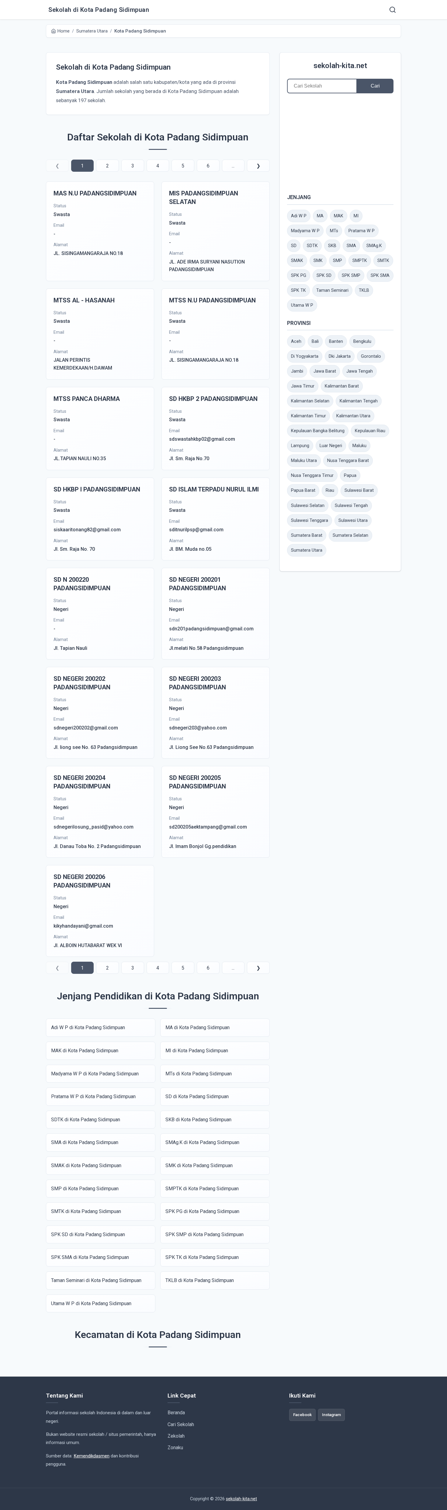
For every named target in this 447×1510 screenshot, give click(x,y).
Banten (336, 341)
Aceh (296, 341)
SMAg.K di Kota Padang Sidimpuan (202, 1142)
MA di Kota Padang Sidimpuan (197, 1027)
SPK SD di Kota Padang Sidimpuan (88, 1234)
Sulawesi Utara (353, 520)
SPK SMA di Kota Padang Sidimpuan (90, 1257)
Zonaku (175, 1447)
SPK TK (298, 290)
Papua (350, 475)
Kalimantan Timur (308, 416)
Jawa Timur (302, 386)
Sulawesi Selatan (307, 505)
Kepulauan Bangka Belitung (318, 430)
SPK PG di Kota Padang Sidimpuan (202, 1211)
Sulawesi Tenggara (309, 520)
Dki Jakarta (340, 356)
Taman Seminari (332, 290)
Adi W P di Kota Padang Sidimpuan (88, 1027)
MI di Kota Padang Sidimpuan (196, 1050)
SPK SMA (380, 275)
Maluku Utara (304, 460)
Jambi (297, 371)
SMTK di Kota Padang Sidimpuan (86, 1211)
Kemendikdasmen (91, 1456)
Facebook (302, 1414)
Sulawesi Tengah (351, 505)
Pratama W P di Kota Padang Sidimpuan (93, 1096)
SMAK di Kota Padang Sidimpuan (86, 1165)
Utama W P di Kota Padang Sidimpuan (91, 1303)
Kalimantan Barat (342, 386)
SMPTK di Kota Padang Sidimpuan (202, 1188)
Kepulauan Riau (370, 430)
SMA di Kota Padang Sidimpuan (84, 1142)
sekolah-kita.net (340, 65)
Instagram (331, 1414)
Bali (315, 341)
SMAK (297, 260)
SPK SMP (351, 275)
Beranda (176, 1412)
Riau (330, 490)
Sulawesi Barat (359, 490)
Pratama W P (361, 230)
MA (320, 216)
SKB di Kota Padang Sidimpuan (198, 1119)
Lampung (300, 445)
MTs (334, 230)
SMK (318, 260)
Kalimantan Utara (353, 416)
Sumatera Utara (306, 550)
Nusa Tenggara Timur (312, 475)
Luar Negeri (331, 445)
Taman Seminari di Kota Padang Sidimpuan (96, 1280)
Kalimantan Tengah (359, 401)
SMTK (383, 260)
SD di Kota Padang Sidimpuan (197, 1096)
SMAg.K (374, 245)
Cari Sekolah (181, 1424)
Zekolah (176, 1436)
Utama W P (302, 305)
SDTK (312, 245)
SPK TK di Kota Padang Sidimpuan (202, 1257)
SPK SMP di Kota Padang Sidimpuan (204, 1234)
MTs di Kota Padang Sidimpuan (198, 1074)
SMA (351, 245)
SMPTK (359, 260)
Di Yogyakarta (304, 356)
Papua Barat (303, 490)
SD (293, 245)
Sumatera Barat (306, 535)
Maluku (359, 445)
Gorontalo (371, 356)
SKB (332, 245)
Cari (375, 85)
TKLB (364, 290)
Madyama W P (305, 230)
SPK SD (324, 275)
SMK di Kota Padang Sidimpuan (199, 1165)
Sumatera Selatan (350, 535)
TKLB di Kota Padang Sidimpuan (199, 1280)
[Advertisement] (340, 143)
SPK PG (298, 275)
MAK (338, 216)
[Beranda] (392, 10)
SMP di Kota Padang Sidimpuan (85, 1188)
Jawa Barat (325, 371)
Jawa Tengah (359, 371)
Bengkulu (362, 341)
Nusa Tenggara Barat (348, 460)
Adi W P (299, 216)
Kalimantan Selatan (310, 401)
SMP (337, 260)
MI (356, 216)
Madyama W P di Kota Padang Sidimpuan (95, 1074)
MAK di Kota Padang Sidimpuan (84, 1050)
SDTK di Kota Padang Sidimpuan (85, 1119)
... (233, 166)
